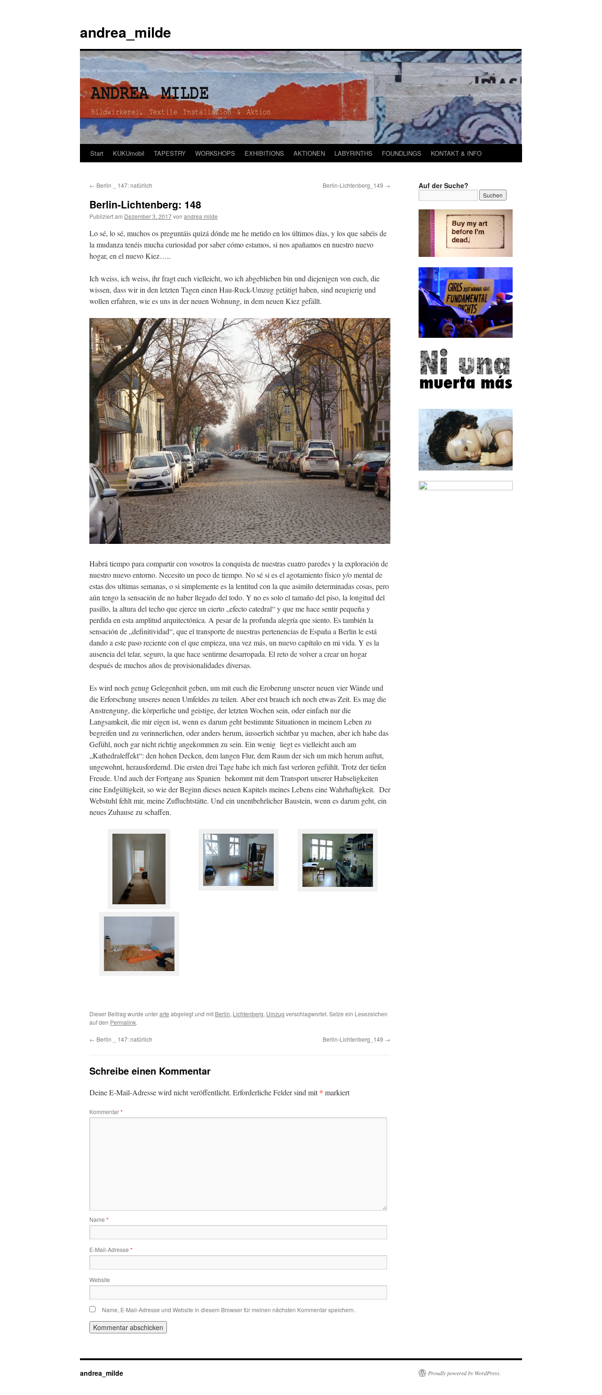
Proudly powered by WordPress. (464, 1373)
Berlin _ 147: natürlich (120, 185)
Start (96, 153)
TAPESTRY (170, 153)
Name (99, 1219)
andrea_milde (125, 32)
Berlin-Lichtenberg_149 (356, 185)
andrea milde (201, 216)
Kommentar (106, 1112)
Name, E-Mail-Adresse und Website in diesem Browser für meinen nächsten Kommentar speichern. (228, 1310)
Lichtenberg (248, 1014)
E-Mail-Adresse (111, 1249)
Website (99, 1279)
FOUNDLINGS (401, 153)
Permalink (123, 1022)
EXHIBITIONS (264, 153)
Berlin (222, 1014)
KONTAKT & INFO (456, 153)
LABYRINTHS (353, 153)
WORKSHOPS (215, 153)
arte (164, 1014)
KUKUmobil (128, 153)
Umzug (275, 1014)
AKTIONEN (309, 153)
